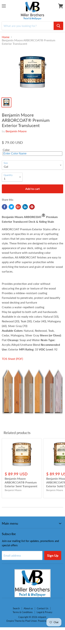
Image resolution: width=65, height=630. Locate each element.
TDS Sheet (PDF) (12, 358)
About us (28, 608)
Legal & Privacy (44, 612)
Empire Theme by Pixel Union (21, 620)
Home (5, 37)
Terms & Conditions (23, 612)
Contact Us (42, 608)
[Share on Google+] (18, 207)
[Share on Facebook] (4, 207)
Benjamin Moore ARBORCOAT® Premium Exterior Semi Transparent (21, 482)
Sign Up (52, 555)
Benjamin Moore (16, 131)
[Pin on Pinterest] (32, 207)
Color (6, 149)
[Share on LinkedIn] (25, 207)
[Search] (58, 26)
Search (16, 608)
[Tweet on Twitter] (11, 207)
